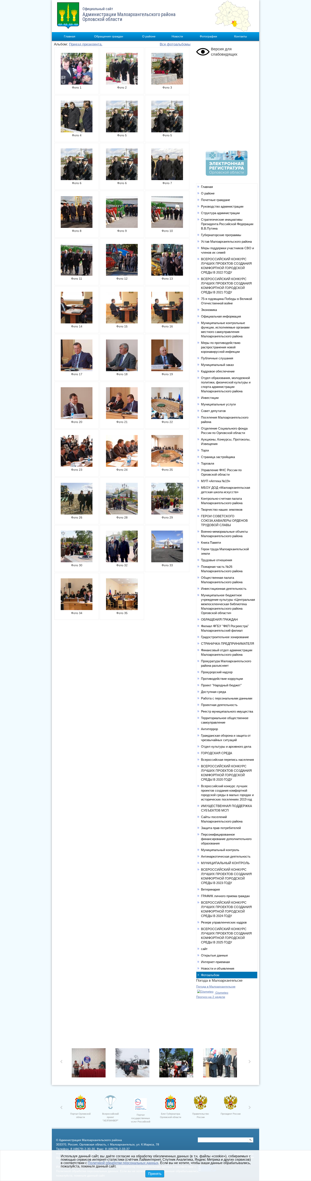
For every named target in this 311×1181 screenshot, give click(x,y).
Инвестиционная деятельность (223, 588)
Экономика (209, 310)
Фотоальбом (210, 975)
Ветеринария (210, 889)
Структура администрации (220, 213)
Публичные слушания (217, 358)
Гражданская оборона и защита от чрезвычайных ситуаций (226, 738)
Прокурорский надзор (217, 672)
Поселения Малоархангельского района (224, 420)
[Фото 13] (167, 274)
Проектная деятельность (219, 705)
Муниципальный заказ (217, 365)
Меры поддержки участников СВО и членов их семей (227, 250)
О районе (149, 36)
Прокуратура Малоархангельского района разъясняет (226, 663)
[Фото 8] (77, 226)
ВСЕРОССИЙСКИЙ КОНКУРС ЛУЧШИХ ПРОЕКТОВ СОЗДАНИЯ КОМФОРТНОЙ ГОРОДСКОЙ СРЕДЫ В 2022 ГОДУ (226, 265)
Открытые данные (214, 955)
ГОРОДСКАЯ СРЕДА (216, 753)
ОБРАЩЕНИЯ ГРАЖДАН (219, 619)
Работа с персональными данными (226, 698)
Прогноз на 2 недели (210, 997)
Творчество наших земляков (221, 509)
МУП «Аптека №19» (215, 481)
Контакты (240, 36)
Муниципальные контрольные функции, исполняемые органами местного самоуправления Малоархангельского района (225, 329)
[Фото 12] (122, 274)
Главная (69, 36)
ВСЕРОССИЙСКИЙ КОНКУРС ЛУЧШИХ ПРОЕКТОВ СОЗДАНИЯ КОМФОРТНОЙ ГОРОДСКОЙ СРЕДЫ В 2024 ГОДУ (226, 909)
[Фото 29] (167, 513)
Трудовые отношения (216, 560)
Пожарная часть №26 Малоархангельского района (221, 569)
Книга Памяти (211, 542)
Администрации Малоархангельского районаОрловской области (129, 14)
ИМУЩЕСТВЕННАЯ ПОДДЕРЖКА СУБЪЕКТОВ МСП (226, 808)
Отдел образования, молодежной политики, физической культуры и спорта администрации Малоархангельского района (225, 384)
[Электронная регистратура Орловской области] (227, 174)
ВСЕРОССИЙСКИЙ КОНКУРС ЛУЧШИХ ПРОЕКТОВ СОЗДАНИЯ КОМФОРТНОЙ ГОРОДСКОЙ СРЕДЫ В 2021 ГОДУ (226, 285)
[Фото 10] (167, 226)
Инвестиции (210, 398)
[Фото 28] (122, 513)
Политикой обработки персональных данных (123, 1163)
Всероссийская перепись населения (227, 759)
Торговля (207, 463)
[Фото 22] (167, 417)
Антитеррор (209, 729)
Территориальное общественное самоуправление (224, 720)
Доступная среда (213, 692)
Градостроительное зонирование (225, 637)
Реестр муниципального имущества (227, 711)
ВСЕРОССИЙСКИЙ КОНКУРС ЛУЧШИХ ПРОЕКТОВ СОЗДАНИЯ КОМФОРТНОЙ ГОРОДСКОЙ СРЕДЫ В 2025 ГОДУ (226, 935)
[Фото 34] (77, 608)
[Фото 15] (122, 322)
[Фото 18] (122, 370)
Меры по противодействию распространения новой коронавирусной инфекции (220, 347)
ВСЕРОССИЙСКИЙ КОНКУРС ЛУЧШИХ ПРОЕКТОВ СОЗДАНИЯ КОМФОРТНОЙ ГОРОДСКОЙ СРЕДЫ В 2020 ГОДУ (226, 772)
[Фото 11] (77, 274)
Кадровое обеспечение (218, 371)
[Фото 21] (122, 417)
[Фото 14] (77, 322)
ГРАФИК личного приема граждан (225, 896)
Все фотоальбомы (175, 44)
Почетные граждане (215, 200)
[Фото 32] (122, 561)
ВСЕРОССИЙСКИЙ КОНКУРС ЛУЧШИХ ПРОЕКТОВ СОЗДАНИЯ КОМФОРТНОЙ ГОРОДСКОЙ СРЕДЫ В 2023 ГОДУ (226, 876)
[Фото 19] (167, 370)
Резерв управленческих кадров (224, 922)
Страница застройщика (218, 457)
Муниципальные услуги (218, 404)
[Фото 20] (77, 417)
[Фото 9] (122, 226)
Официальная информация (221, 316)
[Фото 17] (77, 370)
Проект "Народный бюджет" (221, 685)
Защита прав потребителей (221, 828)
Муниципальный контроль (220, 850)
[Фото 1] (77, 83)
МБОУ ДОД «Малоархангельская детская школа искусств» (225, 490)
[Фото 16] (167, 322)
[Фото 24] (122, 465)
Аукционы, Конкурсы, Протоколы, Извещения (225, 442)
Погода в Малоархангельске (215, 986)
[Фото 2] (122, 83)
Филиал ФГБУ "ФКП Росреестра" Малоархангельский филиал (225, 628)
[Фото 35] (122, 608)
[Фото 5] (122, 131)
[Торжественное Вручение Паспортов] (221, 1064)
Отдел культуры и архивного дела (226, 746)
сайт (204, 949)
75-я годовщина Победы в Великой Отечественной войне (226, 301)
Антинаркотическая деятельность (225, 856)
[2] (177, 1064)
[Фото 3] (167, 83)
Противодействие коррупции (222, 678)
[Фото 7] (167, 179)
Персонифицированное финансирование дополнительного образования (226, 839)
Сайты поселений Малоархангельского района (221, 819)
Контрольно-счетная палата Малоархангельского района (221, 501)
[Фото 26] (77, 513)
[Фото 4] (77, 131)
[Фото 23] (77, 465)
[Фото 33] (167, 561)
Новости (177, 36)
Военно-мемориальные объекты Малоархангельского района (224, 534)
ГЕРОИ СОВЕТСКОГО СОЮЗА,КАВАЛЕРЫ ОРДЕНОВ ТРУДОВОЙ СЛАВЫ (224, 520)
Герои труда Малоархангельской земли (225, 551)
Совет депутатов (213, 411)
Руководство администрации (222, 206)
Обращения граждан (108, 36)
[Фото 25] (167, 465)
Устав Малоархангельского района (226, 241)
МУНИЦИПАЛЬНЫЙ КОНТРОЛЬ (225, 863)
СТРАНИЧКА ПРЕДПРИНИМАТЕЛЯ (227, 643)
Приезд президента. (85, 44)
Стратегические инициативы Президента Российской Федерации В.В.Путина (227, 224)
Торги (205, 450)
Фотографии (208, 36)
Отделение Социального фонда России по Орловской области (224, 431)
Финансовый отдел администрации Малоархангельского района (226, 652)
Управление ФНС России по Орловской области (221, 472)
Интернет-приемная (215, 962)
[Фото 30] (77, 561)
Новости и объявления (217, 968)
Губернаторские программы (221, 235)
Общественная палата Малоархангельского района (221, 580)
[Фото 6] (77, 179)
